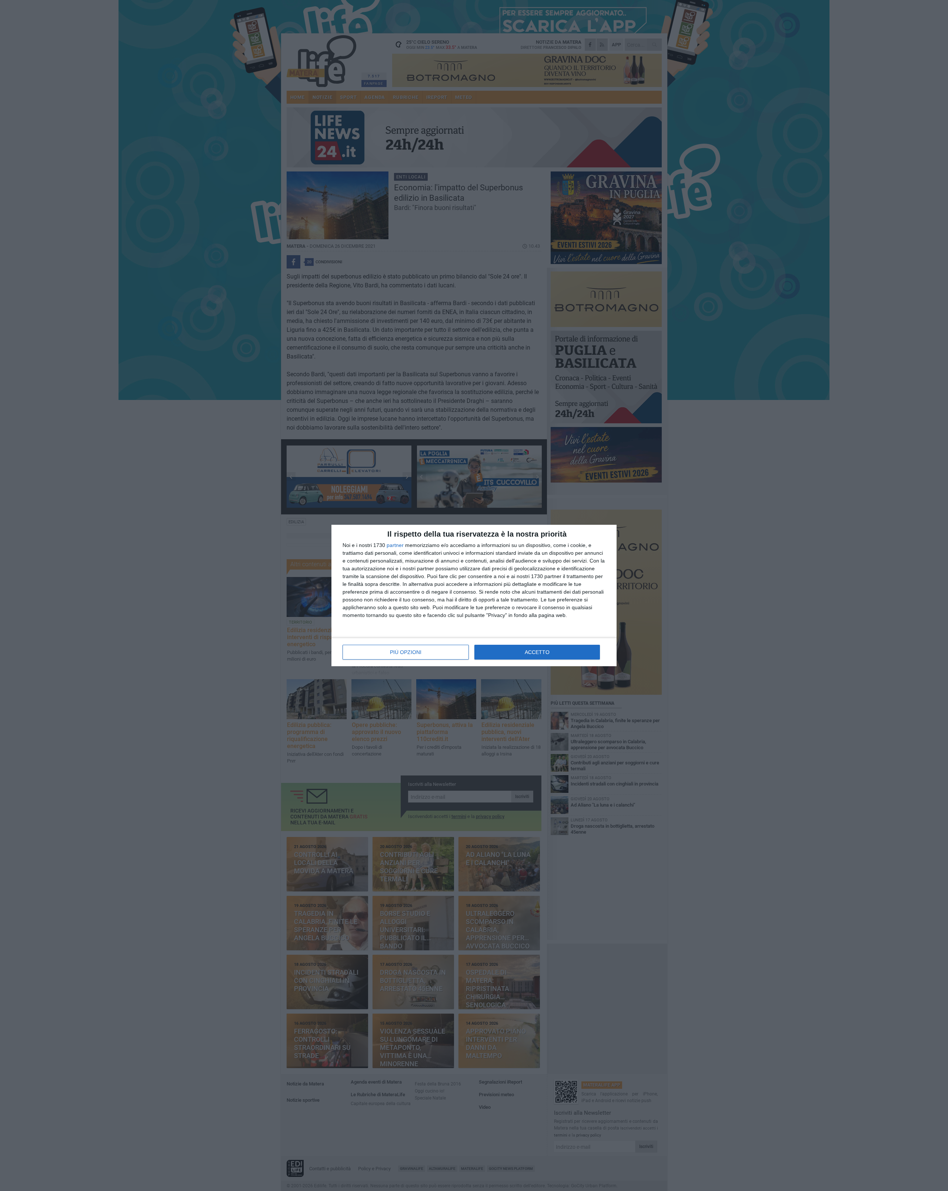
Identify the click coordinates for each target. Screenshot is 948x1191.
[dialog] (474, 595)
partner (395, 545)
